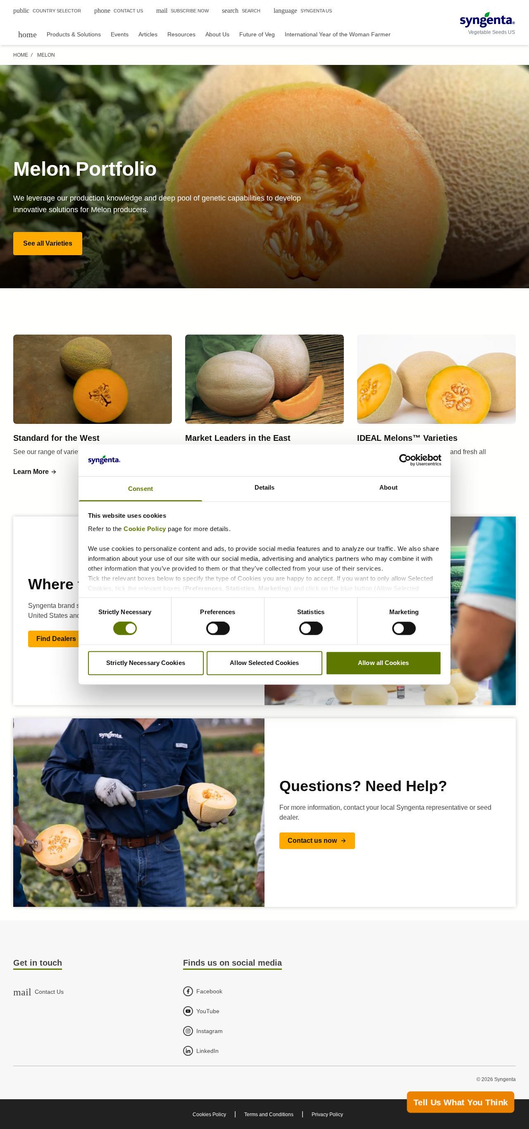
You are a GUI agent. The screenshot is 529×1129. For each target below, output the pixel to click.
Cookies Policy (209, 1114)
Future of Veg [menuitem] (257, 34)
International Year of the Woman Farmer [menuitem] (338, 34)
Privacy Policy (327, 1114)
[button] (47, 243)
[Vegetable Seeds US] (487, 20)
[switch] (218, 628)
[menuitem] (27, 34)
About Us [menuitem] (217, 34)
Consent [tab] (140, 488)
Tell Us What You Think (460, 1102)
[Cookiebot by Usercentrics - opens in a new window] (405, 460)
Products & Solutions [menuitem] (74, 34)
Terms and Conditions (268, 1114)
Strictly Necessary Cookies (145, 662)
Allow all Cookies (383, 662)
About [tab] (388, 487)
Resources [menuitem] (181, 34)
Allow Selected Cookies (264, 662)
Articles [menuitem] (147, 34)
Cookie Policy (145, 528)
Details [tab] (265, 487)
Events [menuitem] (120, 34)
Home (20, 55)
